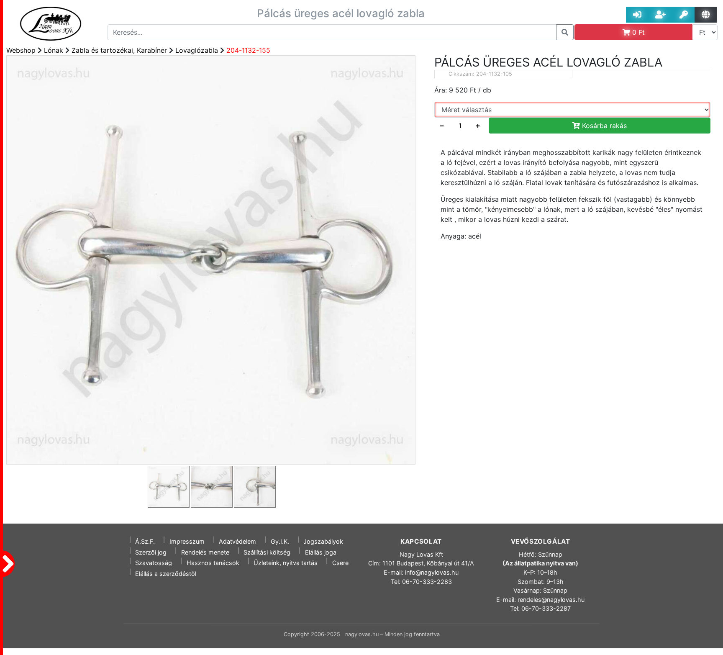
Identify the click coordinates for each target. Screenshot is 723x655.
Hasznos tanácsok (213, 562)
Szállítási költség (267, 552)
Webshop (21, 50)
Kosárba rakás (603, 125)
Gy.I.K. (280, 541)
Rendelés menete (205, 552)
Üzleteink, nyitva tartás (286, 562)
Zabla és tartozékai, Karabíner (119, 50)
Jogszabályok (323, 541)
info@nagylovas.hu (432, 572)
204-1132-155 (248, 50)
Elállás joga (320, 552)
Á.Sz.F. (145, 541)
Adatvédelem (237, 541)
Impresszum (187, 541)
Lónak (53, 50)
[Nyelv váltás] (706, 15)
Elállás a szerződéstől (165, 573)
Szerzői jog (151, 552)
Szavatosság (153, 562)
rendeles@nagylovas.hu (551, 599)
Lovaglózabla (196, 50)
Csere (340, 562)
